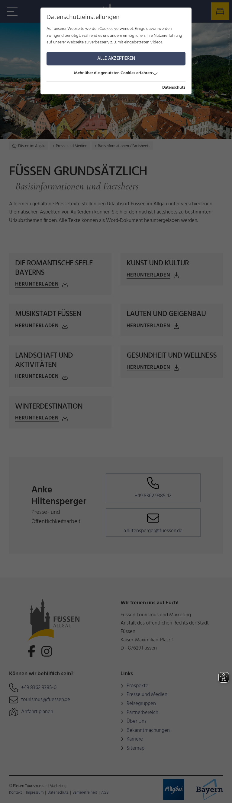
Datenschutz (173, 87)
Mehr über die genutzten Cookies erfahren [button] (113, 73)
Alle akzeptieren (116, 58)
